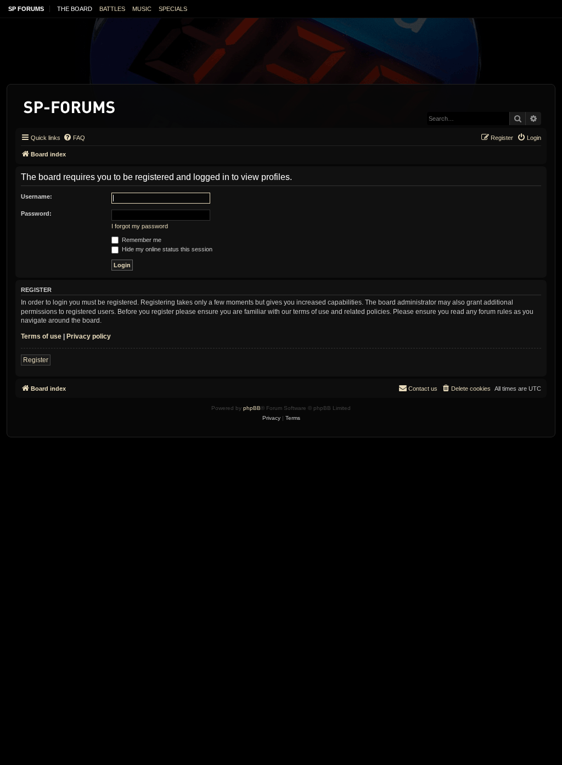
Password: (36, 213)
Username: (36, 196)
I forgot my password (139, 226)
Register (35, 360)
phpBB (252, 408)
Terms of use (41, 336)
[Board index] (70, 105)
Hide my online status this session (166, 249)
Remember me (140, 240)
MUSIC (141, 8)
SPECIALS (173, 8)
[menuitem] (74, 137)
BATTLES (112, 8)
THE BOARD (74, 8)
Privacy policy (88, 336)
